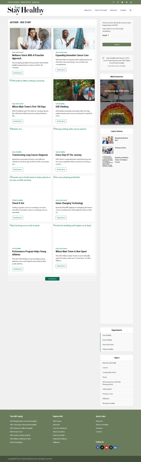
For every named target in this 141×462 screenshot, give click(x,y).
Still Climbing (62, 106)
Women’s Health (108, 403)
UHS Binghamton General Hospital (23, 421)
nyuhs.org (35, 2)
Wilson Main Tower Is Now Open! (71, 251)
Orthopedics (107, 389)
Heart (104, 377)
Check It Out (18, 203)
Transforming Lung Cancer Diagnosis (30, 155)
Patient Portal (25, 2)
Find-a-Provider (101, 10)
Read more (17, 73)
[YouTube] (107, 447)
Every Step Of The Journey (69, 155)
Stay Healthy (17, 152)
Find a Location (13, 2)
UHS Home (57, 421)
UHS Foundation (16, 442)
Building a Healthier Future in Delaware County (121, 160)
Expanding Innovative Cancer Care (72, 55)
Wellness (105, 399)
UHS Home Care (16, 432)
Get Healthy (60, 104)
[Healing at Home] (108, 150)
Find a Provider (59, 435)
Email (105, 35)
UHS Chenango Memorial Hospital (23, 425)
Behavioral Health (109, 363)
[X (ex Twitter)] (111, 447)
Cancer (105, 368)
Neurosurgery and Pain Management (111, 383)
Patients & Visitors (60, 439)
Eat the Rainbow (116, 113)
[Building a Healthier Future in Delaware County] (108, 239)
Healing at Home (120, 148)
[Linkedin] (115, 447)
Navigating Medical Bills (121, 139)
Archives (113, 10)
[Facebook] (98, 447)
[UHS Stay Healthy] (26, 10)
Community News (109, 372)
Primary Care (107, 394)
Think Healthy (17, 200)
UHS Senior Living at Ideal (20, 435)
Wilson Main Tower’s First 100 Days (29, 106)
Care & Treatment (60, 428)
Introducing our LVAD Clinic (117, 91)
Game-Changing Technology (69, 203)
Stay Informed (17, 52)
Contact (123, 10)
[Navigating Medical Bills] (108, 140)
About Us (88, 10)
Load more (52, 279)
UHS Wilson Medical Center (20, 439)
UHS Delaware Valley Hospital (21, 428)
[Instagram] (102, 447)
